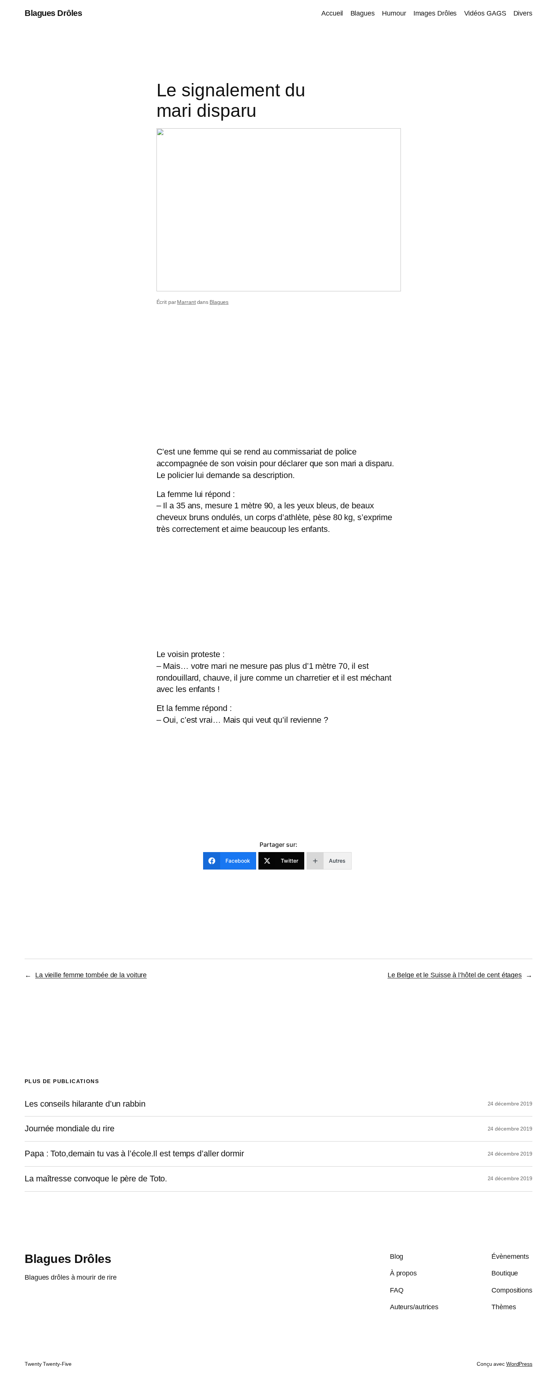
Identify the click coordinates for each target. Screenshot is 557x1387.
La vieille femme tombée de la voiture (91, 975)
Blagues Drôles (53, 13)
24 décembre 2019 (510, 1104)
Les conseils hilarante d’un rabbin (85, 1104)
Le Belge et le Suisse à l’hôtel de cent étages (455, 975)
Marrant (186, 302)
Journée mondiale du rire (69, 1128)
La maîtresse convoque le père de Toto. (96, 1178)
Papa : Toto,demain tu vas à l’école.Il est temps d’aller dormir (134, 1153)
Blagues (219, 302)
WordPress (519, 1364)
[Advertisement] (278, 386)
